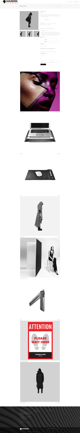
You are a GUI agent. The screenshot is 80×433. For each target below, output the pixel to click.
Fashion (50, 23)
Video (28, 237)
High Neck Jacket (23, 402)
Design (48, 23)
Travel (50, 24)
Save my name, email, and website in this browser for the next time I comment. (50, 62)
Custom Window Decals (24, 361)
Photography (53, 23)
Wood (20, 154)
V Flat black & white (23, 278)
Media (49, 24)
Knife (21, 319)
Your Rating (41, 53)
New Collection (27, 403)
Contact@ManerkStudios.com (24, 418)
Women (22, 237)
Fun (47, 24)
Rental (55, 23)
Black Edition (46, 23)
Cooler (21, 153)
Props (31, 403)
